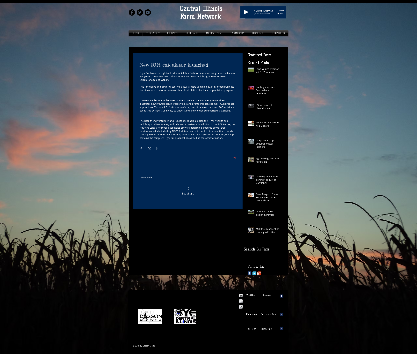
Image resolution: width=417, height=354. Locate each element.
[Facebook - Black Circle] (132, 12)
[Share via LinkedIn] (157, 148)
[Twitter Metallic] (241, 295)
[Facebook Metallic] (241, 301)
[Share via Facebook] (141, 148)
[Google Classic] (259, 273)
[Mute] (278, 13)
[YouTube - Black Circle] (148, 12)
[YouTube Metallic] (241, 307)
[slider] (282, 13)
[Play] (246, 12)
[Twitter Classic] (254, 273)
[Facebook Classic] (249, 273)
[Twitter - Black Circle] (140, 12)
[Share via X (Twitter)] (149, 148)
